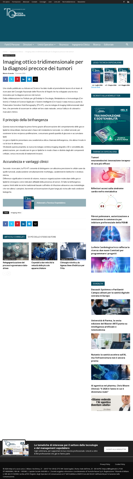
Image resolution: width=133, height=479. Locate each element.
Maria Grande (8, 73)
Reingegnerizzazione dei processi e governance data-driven (15, 265)
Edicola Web (95, 87)
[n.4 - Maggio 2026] (124, 76)
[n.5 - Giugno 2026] (111, 76)
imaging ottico (16, 213)
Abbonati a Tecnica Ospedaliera (51, 203)
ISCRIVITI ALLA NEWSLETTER (116, 449)
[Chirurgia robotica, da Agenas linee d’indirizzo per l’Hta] (73, 251)
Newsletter (81, 2)
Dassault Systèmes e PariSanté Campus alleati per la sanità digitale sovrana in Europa (110, 292)
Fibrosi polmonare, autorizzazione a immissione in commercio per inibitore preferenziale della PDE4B (110, 219)
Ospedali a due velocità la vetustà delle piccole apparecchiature (42, 265)
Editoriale (109, 44)
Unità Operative (45, 44)
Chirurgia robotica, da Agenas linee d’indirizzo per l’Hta (72, 265)
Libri (50, 2)
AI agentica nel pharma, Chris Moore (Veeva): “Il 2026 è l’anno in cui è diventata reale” (110, 388)
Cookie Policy (120, 464)
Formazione (16, 2)
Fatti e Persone (12, 44)
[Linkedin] (128, 2)
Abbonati (26, 2)
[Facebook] (124, 2)
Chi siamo (6, 2)
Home (5, 52)
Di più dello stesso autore (42, 237)
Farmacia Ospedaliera (105, 152)
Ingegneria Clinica (80, 44)
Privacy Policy (105, 464)
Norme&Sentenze (68, 2)
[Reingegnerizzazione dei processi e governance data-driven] (16, 251)
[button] (127, 45)
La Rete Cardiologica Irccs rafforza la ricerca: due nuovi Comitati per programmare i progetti (110, 250)
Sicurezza (63, 44)
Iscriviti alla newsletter (106, 95)
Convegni (43, 2)
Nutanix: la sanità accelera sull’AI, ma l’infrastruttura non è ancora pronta (108, 357)
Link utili (57, 2)
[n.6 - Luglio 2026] (29, 202)
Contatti (34, 2)
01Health (98, 283)
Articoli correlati (14, 237)
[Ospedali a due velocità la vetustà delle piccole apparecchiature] (44, 251)
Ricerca (96, 44)
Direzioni (27, 44)
